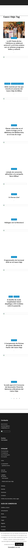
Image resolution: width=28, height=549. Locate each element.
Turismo (3, 529)
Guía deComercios (4, 470)
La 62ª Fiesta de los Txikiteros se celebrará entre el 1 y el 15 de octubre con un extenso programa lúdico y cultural (14, 45)
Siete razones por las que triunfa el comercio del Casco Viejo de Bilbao (14, 89)
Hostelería (3, 517)
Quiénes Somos (6, 465)
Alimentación (4, 510)
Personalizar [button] (11, 547)
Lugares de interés (3, 475)
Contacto (3, 495)
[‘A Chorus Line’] (15, 188)
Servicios (3, 526)
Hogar (2, 520)
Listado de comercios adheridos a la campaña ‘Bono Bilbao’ (14, 174)
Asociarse (3, 492)
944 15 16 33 (4, 424)
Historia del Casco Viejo (8, 481)
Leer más (17, 547)
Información (5, 478)
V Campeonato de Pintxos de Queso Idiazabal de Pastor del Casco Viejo (14, 345)
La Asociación (4, 463)
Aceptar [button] (19, 544)
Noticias (3, 486)
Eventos (3, 489)
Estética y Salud (5, 507)
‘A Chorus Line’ (14, 197)
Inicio (2, 460)
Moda (2, 514)
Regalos (3, 523)
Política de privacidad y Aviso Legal (10, 498)
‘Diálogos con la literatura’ (14, 222)
